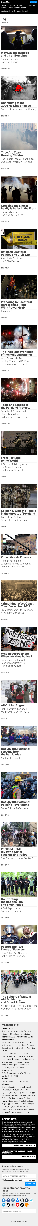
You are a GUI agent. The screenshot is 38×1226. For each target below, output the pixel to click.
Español (12, 1087)
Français (5, 1090)
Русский (5, 1092)
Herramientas (21, 5)
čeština (5, 1098)
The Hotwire (12, 1076)
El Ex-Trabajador (9, 1073)
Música (12, 1045)
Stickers (28, 1042)
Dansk (4, 1106)
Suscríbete (30, 1184)
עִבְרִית (10, 1106)
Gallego (31, 1109)
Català (20, 1109)
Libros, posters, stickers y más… (16, 1081)
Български (9, 1095)
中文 (17, 1095)
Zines (4, 1042)
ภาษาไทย (18, 1106)
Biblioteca (11, 5)
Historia (5, 1034)
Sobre (23, 8)
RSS (12, 1028)
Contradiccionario (9, 1056)
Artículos (6, 1028)
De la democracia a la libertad (15, 1053)
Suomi (28, 1092)
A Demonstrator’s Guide (22, 1037)
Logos (18, 1045)
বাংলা (24, 1104)
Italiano (20, 1087)
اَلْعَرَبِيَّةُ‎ (4, 1104)
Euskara (12, 1098)
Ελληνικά (20, 1092)
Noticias (26, 1034)
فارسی (4, 1101)
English (5, 1087)
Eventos (27, 1031)
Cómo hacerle (16, 1034)
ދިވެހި (25, 1109)
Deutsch (27, 1087)
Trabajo (21, 1056)
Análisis (19, 1031)
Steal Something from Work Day (21, 1048)
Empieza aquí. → (28, 1157)
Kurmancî (6, 1112)
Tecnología (6, 1037)
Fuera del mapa (17, 1067)
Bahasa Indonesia (27, 1095)
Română (18, 1104)
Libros (3, 5)
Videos (5, 1045)
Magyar (20, 1098)
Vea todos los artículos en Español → (15, 11)
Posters (21, 1042)
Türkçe (27, 1098)
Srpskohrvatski (25, 1101)
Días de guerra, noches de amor (15, 1062)
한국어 (11, 1104)
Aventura (11, 1031)
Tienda (3, 8)
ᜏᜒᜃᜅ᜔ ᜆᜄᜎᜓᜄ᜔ (23, 1112)
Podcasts (31, 5)
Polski (12, 1092)
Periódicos (12, 1042)
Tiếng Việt (11, 1109)
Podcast (5, 1070)
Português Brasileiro (19, 1090)
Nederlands (13, 1101)
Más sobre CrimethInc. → (24, 1145)
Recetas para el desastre (23, 1059)
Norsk (13, 1112)
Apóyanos (33, 2)
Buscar (10, 8)
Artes (4, 1031)
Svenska (30, 1104)
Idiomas (17, 8)
